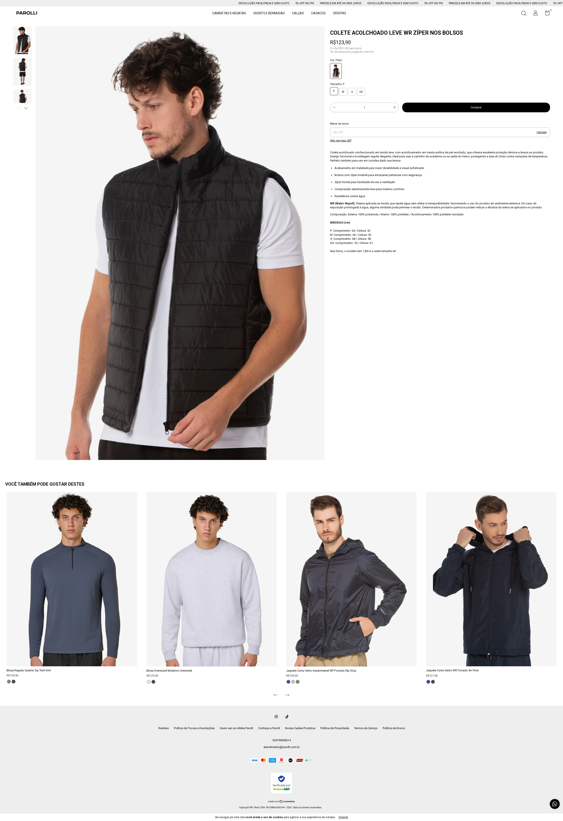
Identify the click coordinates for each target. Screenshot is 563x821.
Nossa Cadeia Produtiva (300, 728)
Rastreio (163, 728)
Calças (298, 13)
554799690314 (281, 740)
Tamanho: (337, 84)
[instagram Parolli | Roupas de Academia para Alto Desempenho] (276, 716)
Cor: (336, 60)
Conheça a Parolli (269, 728)
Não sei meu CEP (340, 140)
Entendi (343, 817)
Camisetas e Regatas (229, 13)
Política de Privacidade (334, 728)
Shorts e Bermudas (269, 13)
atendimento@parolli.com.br (281, 747)
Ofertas (339, 13)
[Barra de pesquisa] (524, 14)
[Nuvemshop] (281, 802)
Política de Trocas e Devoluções (194, 728)
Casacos (318, 13)
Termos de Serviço (366, 728)
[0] (545, 14)
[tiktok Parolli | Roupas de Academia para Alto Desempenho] (287, 716)
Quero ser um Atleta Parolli (236, 728)
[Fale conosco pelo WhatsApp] (555, 804)
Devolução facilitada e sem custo (183, 3)
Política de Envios (394, 728)
